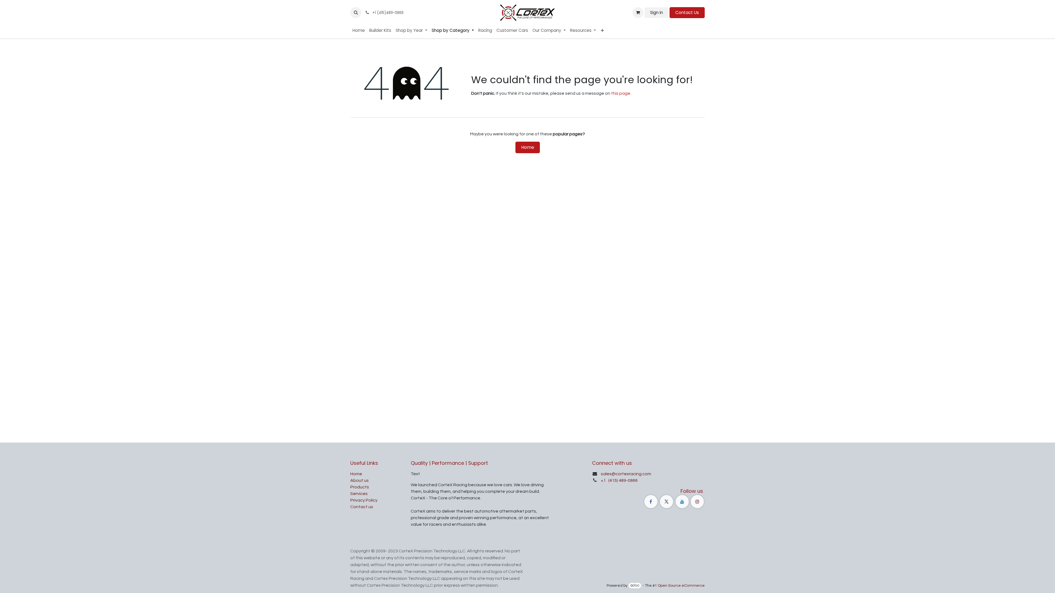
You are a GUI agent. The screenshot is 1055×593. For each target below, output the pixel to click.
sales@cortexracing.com (626, 474)
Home (527, 147)
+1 (604, 480)
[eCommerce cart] (637, 12)
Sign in (656, 12)
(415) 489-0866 (622, 480)
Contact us (361, 507)
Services (359, 493)
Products (359, 487)
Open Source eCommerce (681, 586)
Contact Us (687, 12)
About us (359, 480)
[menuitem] (358, 30)
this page (620, 93)
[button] (355, 12)
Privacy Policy (363, 500)
